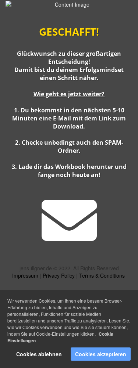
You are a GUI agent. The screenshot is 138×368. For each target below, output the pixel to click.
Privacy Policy (59, 275)
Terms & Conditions (102, 275)
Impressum (26, 275)
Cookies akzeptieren (100, 354)
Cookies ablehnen (39, 354)
